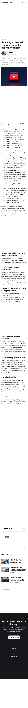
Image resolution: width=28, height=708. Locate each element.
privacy (14, 653)
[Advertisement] (14, 19)
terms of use (14, 656)
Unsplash (21, 87)
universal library (7, 2)
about (14, 651)
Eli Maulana (10, 52)
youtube (3, 39)
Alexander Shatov (14, 87)
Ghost (22, 666)
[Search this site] (23, 2)
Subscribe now (15, 637)
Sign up (14, 648)
